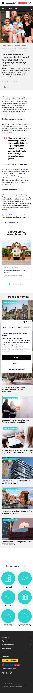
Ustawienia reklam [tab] (23, 327)
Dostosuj (15, 363)
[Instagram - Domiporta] (7, 672)
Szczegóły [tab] (12, 327)
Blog (3, 9)
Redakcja (15, 81)
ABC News (23, 164)
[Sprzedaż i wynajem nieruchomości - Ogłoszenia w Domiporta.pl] (11, 3)
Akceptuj (16, 357)
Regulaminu (5, 686)
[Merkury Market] (10, 660)
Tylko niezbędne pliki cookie (16, 369)
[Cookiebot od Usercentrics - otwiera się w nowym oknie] (23, 322)
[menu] (2, 3)
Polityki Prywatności (16, 686)
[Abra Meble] (11, 664)
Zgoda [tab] (4, 327)
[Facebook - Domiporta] (3, 672)
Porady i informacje (7, 45)
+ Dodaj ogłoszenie (23, 2)
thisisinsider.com (13, 222)
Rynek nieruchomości (20, 45)
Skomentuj (9, 86)
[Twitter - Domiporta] (11, 672)
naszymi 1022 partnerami (15, 338)
